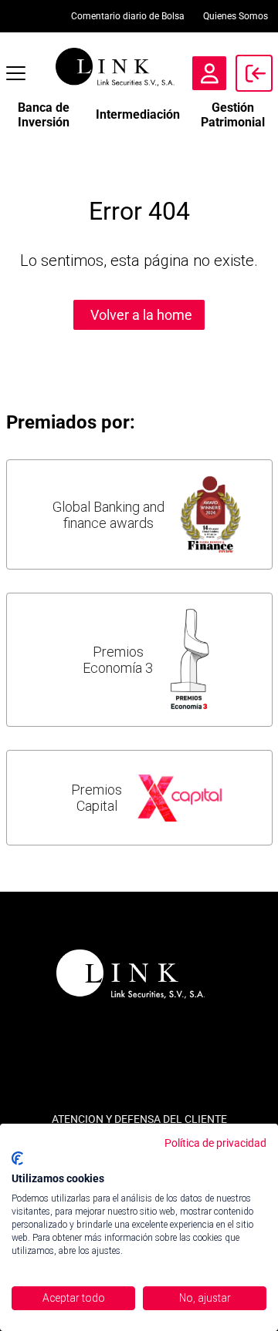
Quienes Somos (235, 16)
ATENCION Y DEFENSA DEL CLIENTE (139, 1119)
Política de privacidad (215, 1143)
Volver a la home (141, 315)
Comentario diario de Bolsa (128, 16)
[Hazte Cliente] (209, 73)
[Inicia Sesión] (254, 73)
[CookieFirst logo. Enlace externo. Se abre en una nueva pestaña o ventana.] (17, 1158)
